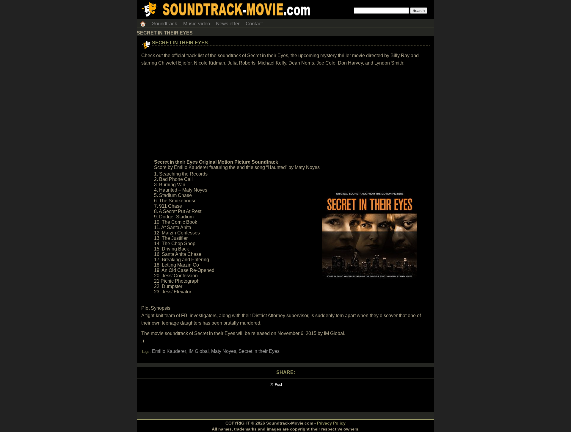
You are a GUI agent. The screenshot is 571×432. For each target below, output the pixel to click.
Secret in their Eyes (180, 42)
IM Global (199, 351)
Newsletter (228, 23)
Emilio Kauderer (169, 351)
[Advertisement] (285, 112)
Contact (254, 23)
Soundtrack (164, 23)
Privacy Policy (331, 423)
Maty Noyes (223, 351)
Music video (196, 23)
